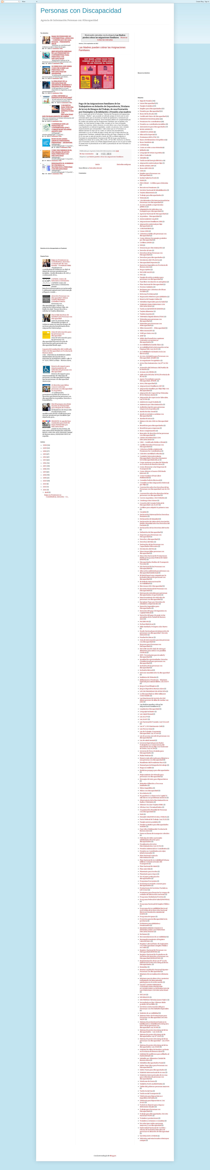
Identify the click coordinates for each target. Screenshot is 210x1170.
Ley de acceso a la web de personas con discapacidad (155, 737)
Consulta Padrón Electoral (150, 480)
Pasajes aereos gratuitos (149, 822)
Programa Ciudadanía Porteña (151, 897)
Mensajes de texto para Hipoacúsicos (154, 779)
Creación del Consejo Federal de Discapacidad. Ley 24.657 (152, 504)
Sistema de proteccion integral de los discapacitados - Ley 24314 (154, 1031)
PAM (141, 814)
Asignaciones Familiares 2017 (151, 386)
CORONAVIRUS (145, 228)
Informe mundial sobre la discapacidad (155, 673)
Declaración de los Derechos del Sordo (154, 528)
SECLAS (143, 995)
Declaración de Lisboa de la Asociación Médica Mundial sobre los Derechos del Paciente (155, 523)
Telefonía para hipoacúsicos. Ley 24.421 (152, 1101)
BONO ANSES (145, 129)
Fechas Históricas (146, 624)
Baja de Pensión (146, 101)
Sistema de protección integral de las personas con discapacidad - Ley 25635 (154, 1040)
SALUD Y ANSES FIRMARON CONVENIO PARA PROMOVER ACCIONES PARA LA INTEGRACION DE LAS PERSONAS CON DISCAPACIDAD (154, 987)
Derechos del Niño (147, 542)
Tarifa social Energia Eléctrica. (151, 160)
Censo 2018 (144, 231)
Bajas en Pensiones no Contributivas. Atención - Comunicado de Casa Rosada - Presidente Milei (63, 40)
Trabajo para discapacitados (150, 195)
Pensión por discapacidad (149, 111)
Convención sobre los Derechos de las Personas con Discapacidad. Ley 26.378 (154, 488)
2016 (45, 469)
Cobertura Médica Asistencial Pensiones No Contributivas (151, 450)
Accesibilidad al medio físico (150, 345)
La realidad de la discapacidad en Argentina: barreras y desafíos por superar (62, 84)
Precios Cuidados (146, 287)
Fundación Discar (146, 637)
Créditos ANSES (146, 243)
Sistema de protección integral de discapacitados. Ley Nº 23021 (152, 1035)
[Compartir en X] (106, 154)
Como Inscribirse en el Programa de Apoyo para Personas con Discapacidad (62, 153)
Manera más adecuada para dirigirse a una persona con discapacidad (154, 759)
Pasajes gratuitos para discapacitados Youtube (154, 825)
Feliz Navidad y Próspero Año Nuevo (153, 627)
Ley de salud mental (147, 740)
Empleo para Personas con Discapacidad (150, 174)
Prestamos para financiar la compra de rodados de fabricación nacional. (154, 893)
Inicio (97, 164)
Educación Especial (147, 135)
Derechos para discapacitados (151, 257)
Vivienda (143, 198)
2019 (45, 478)
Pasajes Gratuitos (146, 106)
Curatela (143, 512)
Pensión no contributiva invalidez (152, 124)
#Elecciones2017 (146, 331)
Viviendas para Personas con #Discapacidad (151, 324)
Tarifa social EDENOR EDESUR (151, 309)
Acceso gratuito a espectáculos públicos (151, 206)
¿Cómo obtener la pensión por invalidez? (62, 97)
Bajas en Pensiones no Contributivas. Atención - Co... (56, 496)
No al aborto (144, 793)
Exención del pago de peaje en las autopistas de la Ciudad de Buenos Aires (152, 617)
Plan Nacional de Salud (148, 866)
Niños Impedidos (146, 788)
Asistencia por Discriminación (151, 404)
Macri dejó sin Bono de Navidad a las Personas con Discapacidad (61, 317)
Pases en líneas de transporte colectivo (154, 833)
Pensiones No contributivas (150, 122)
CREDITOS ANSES (147, 132)
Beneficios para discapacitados (151, 425)
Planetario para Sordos (148, 871)
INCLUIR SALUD (146, 272)
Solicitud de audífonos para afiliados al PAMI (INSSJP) (154, 1055)
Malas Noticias (145, 755)
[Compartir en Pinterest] (110, 154)
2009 (45, 448)
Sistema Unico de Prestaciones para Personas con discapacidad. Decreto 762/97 (153, 1017)
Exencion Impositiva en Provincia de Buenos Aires (154, 266)
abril (47, 492)
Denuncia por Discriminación (151, 248)
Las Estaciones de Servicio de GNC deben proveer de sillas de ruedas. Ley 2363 (154, 700)
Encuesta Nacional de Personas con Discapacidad (153, 590)
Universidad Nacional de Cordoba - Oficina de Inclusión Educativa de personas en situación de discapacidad (154, 1129)
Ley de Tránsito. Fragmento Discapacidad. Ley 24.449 (150, 732)
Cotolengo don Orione (148, 500)
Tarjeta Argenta (146, 314)
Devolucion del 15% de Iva (150, 260)
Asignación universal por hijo (151, 163)
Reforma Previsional (148, 294)
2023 (45, 487)
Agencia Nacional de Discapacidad (153, 214)
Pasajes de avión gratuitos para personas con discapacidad (151, 278)
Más (61, 48)
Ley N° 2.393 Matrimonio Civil (151, 726)
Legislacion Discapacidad (149, 709)
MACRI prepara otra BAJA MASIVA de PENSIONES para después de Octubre (61, 406)
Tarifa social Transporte (149, 1093)
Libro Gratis (144, 155)
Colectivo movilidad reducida (151, 454)
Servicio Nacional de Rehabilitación (153, 190)
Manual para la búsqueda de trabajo (153, 765)
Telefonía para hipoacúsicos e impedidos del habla (151, 1097)
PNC (141, 275)
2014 (45, 463)
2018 (45, 475)
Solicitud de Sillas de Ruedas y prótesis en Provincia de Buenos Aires (154, 1050)
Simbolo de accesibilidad (149, 1013)
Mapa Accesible (146, 768)
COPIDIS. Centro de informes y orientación (60, 280)
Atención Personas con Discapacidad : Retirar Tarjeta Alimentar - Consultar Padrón (60, 298)
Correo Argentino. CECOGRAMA (152, 498)
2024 (45, 490)
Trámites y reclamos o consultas (152, 1121)
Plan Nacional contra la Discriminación (149, 856)
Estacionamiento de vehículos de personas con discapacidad (152, 598)
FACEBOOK (144, 622)
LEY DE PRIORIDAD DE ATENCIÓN (153, 691)
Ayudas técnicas (146, 419)
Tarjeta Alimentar (146, 311)
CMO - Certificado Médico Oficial (152, 442)
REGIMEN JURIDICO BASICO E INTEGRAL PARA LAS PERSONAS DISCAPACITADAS (152, 930)
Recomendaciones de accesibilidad (153, 937)
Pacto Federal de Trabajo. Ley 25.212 (153, 819)
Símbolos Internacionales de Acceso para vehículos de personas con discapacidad (153, 1077)
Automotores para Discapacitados (152, 127)
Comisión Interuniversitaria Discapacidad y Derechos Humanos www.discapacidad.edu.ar (153, 458)
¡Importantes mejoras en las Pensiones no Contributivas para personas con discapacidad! (62, 55)
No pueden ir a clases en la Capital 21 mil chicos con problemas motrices (153, 797)
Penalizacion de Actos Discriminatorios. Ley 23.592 (150, 845)
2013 (45, 460)
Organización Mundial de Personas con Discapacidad (153, 811)
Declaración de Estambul (149, 519)
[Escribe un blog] (104, 154)
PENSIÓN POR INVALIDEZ (150, 119)
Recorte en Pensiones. (148, 187)
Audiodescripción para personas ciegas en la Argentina (152, 408)
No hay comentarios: (87, 154)
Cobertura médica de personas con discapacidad (153, 235)
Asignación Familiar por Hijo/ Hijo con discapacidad (154, 389)
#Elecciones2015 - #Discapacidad (152, 328)
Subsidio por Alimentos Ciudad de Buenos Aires (152, 1059)
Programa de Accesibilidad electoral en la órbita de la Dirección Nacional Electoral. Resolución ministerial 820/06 (153, 911)
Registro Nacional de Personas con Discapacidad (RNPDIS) (153, 951)
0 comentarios (55, 48)
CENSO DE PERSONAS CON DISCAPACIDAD (150, 439)
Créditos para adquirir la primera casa (154, 507)
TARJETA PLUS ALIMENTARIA (151, 1084)
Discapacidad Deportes (148, 263)
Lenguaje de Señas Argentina (151, 153)
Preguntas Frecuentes (148, 881)
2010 (45, 451)
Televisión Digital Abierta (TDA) (152, 317)
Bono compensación (148, 431)
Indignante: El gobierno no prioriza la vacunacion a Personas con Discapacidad (62, 166)
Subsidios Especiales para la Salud (152, 302)
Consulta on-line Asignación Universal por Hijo (154, 484)
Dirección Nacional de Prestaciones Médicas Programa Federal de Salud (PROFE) (153, 558)
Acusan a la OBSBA (147, 372)
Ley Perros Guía (146, 729)
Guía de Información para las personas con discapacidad (61, 334)
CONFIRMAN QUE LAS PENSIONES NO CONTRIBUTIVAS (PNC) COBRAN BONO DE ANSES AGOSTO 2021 (61, 127)
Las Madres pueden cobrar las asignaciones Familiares (105, 157)
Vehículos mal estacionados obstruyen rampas (154, 1139)
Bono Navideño (146, 142)
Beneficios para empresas (149, 428)
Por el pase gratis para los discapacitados (149, 877)
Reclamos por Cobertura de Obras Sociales (153, 290)
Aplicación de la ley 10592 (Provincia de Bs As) (155, 375)
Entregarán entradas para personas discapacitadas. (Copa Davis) (153, 594)
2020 (45, 481)
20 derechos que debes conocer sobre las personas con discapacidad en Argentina (62, 70)
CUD (141, 171)
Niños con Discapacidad (149, 791)
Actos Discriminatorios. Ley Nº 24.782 (154, 363)
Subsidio (143, 158)
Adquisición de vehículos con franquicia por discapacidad (151, 210)
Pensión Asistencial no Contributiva (153, 849)
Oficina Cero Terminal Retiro (151, 807)
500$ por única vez (147, 333)
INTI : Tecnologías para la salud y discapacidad (152, 656)
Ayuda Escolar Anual (147, 412)
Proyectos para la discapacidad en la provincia (153, 920)
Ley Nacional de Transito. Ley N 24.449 (154, 722)
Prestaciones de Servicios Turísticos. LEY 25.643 (154, 889)
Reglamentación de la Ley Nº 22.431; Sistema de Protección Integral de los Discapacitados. (154, 962)
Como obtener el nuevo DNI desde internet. (153, 472)
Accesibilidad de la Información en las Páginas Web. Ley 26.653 (154, 348)
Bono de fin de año (147, 114)
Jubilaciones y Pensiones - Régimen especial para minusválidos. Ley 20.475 (154, 681)
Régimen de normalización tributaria (154, 974)
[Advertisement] (105, 25)
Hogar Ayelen (145, 270)
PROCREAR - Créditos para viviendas (154, 183)
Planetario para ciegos (148, 874)
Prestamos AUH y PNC (148, 137)
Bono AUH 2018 (145, 168)
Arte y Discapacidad (147, 383)
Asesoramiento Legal (148, 219)
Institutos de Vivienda (148, 677)
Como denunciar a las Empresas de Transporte (153, 468)
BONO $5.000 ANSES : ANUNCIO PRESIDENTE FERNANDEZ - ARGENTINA (62, 141)
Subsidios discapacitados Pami (151, 1063)
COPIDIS (143, 145)
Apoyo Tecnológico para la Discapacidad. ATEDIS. (150, 380)
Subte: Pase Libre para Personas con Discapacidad (153, 1066)
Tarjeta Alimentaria (147, 193)
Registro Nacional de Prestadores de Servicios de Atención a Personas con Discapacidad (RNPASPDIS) (154, 956)
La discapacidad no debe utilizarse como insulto (153, 695)
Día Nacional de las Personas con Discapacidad (152, 567)
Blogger (113, 1156)
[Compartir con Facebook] (108, 154)
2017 (44, 472)
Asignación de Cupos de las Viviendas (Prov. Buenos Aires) (154, 394)
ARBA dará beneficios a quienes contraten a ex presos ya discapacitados (152, 340)
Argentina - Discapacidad (149, 216)
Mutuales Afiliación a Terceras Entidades (151, 784)
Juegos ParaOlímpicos (148, 686)
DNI (141, 245)
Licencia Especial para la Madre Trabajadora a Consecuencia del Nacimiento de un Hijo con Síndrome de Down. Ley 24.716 (154, 745)
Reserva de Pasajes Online (150, 299)
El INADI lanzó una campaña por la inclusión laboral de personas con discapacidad (153, 577)
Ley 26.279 (144, 717)
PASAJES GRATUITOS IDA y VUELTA (153, 817)
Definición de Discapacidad (150, 532)
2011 (44, 454)
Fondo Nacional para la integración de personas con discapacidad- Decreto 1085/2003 (154, 633)
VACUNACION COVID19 (148, 1136)
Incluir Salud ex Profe (148, 178)
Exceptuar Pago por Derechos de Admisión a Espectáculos (152, 603)
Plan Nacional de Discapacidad (151, 284)
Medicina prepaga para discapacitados (154, 770)
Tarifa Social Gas (146, 1091)
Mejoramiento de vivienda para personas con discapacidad (152, 776)
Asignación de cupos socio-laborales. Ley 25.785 (154, 398)
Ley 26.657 (144, 719)
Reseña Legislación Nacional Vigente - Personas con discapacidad (154, 970)
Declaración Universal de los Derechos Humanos (154, 515)
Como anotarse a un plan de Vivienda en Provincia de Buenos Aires (154, 463)
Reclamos (143, 934)
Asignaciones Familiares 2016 (151, 222)
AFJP (142, 336)
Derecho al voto (146, 250)
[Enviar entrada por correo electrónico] (96, 154)
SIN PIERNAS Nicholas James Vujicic (153, 1000)
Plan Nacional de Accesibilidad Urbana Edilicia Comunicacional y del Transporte (154, 862)
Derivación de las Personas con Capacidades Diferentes (152, 545)
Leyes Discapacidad (147, 103)
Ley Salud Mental (146, 714)
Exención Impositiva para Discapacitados (149, 607)
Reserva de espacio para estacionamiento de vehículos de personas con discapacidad (61, 369)
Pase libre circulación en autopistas (153, 282)
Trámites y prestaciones (149, 1118)
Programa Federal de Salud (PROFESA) (155, 900)
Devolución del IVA (147, 549)
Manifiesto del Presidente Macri (152, 762)
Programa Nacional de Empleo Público (154, 904)
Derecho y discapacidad (149, 539)
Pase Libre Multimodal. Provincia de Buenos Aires (153, 830)
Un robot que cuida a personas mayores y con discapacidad (151, 1124)
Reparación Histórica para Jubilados (153, 297)
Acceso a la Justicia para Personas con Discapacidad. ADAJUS (154, 357)
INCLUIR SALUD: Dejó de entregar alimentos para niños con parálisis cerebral (153, 650)
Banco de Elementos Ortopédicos (152, 140)
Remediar (143, 967)
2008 (45, 445)
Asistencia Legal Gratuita (149, 402)
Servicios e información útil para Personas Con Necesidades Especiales (154, 1008)
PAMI (142, 180)
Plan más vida (145, 869)
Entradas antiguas (124, 164)
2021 (45, 484)
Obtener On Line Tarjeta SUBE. (151, 805)
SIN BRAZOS (144, 997)
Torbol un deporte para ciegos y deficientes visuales (152, 1106)
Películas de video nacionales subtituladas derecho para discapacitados (151, 840)
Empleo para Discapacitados (150, 109)
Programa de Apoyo (147, 917)
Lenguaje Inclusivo (147, 712)
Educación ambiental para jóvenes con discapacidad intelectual (154, 572)
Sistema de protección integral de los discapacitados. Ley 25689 (154, 1046)
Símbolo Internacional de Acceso (152, 1072)
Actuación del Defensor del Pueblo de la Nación (154, 368)
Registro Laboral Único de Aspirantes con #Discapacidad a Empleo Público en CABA (154, 945)
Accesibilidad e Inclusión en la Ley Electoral (153, 353)
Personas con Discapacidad (80, 10)
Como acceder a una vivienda (151, 147)
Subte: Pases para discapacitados (152, 1070)
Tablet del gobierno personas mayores (154, 1086)
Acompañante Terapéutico (150, 361)
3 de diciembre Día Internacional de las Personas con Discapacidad (154, 201)
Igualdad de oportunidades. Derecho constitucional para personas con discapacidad (154, 661)
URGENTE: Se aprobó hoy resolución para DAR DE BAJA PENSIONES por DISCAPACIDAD (61, 424)
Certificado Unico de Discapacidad (153, 116)
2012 (45, 457)
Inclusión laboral (146, 670)
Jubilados (143, 150)
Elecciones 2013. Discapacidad (151, 586)
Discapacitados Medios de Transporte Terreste (154, 563)
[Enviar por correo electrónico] (102, 154)
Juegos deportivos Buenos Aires (152, 689)
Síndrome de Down (147, 1081)
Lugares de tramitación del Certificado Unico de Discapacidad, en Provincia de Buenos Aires (57, 351)
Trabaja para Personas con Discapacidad (150, 1110)
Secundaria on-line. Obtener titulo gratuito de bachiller (153, 1003)
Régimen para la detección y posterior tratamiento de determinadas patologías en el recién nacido (154, 980)
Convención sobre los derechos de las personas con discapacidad (154, 494)
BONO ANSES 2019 (147, 166)
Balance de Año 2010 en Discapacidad (154, 421)
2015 (45, 466)
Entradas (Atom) (95, 168)
